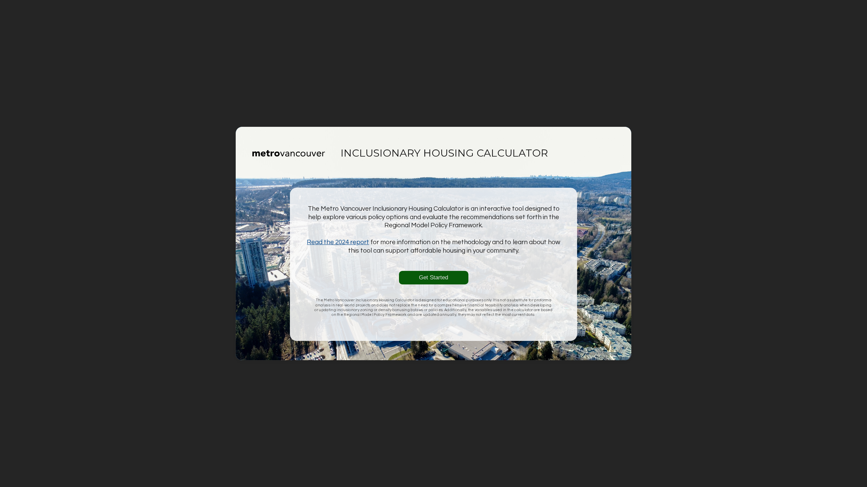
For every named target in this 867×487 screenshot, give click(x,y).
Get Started (433, 277)
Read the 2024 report (338, 242)
